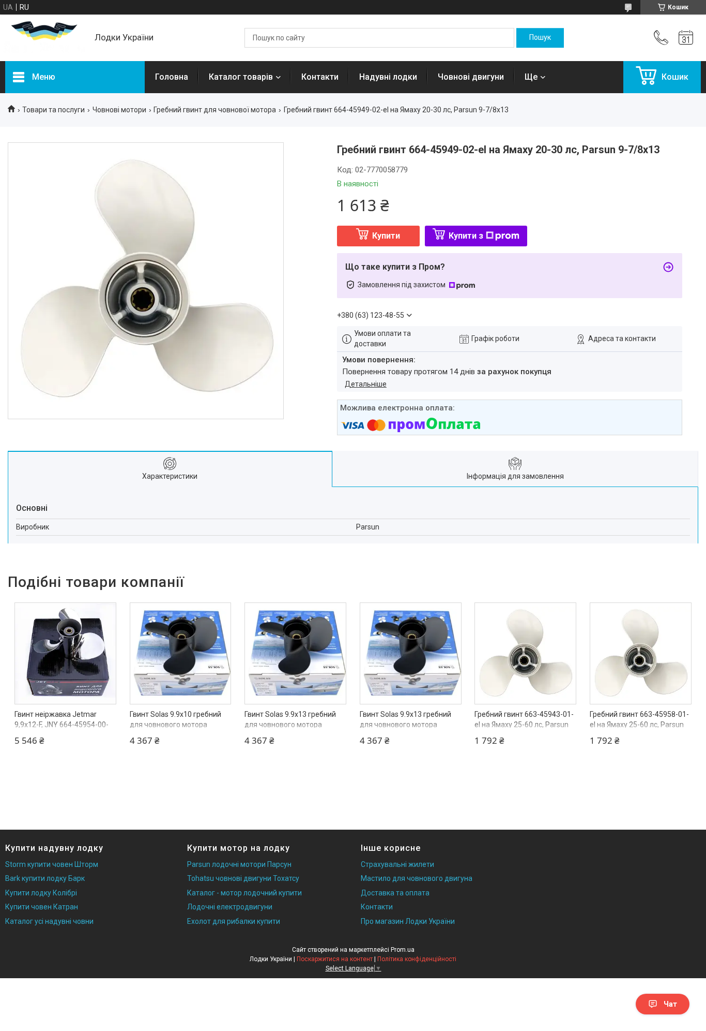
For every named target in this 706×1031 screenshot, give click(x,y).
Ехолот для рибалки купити (233, 921)
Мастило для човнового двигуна (416, 878)
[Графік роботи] (686, 37)
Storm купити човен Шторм (51, 864)
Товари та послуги (53, 110)
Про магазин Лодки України (408, 921)
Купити (386, 236)
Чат (670, 1004)
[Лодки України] (45, 38)
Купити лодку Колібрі (41, 893)
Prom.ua (403, 949)
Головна (171, 77)
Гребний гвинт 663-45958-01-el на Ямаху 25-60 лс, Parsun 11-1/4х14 (639, 724)
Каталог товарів (241, 77)
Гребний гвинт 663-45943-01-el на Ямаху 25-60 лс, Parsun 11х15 (524, 724)
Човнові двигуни (471, 77)
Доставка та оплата (395, 893)
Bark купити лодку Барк (45, 878)
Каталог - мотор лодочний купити (244, 893)
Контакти (320, 77)
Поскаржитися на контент (335, 959)
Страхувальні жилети (397, 864)
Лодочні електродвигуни (229, 907)
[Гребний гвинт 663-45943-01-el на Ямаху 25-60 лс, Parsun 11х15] (525, 653)
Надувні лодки (388, 77)
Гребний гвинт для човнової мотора (215, 110)
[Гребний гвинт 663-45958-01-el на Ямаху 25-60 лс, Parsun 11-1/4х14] (641, 653)
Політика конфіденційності (416, 959)
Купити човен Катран (41, 907)
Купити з (466, 236)
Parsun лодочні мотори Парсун (239, 864)
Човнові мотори (119, 110)
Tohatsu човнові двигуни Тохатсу (243, 878)
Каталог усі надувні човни (49, 921)
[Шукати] (540, 38)
